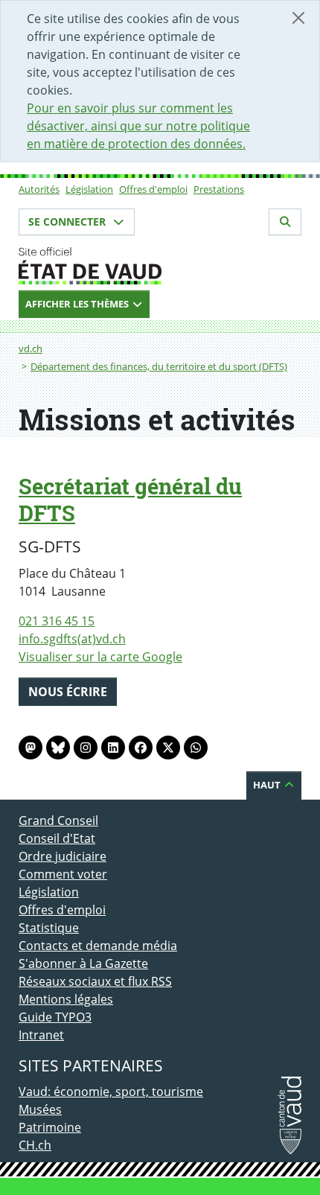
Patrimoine (50, 1127)
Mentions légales (66, 999)
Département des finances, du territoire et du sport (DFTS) (159, 366)
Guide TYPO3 (55, 1017)
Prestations (218, 189)
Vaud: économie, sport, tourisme (111, 1091)
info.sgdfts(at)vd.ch (72, 639)
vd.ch (30, 348)
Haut (268, 784)
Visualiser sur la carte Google (100, 657)
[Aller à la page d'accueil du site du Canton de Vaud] (160, 265)
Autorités (39, 189)
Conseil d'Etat (57, 838)
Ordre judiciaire (62, 856)
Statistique (49, 928)
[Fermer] (298, 18)
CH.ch (35, 1145)
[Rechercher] (285, 221)
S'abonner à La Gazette (83, 963)
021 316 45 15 (57, 621)
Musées (40, 1109)
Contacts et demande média (98, 945)
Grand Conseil (58, 820)
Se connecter (68, 221)
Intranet (41, 1035)
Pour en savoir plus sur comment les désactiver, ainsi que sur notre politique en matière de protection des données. (138, 126)
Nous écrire (67, 691)
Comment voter (63, 874)
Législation (89, 189)
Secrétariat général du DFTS (130, 499)
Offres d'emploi (153, 189)
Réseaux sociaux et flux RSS (95, 981)
